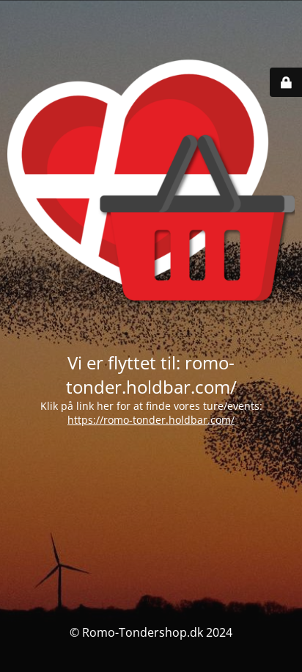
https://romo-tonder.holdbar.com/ (151, 420)
